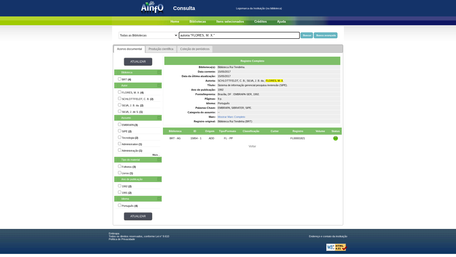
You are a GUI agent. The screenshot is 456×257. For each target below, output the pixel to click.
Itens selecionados (230, 21)
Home (175, 21)
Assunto (126, 117)
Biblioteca (126, 72)
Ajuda (281, 21)
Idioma (125, 198)
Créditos (260, 21)
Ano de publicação (131, 179)
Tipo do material (130, 159)
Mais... (156, 154)
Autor (124, 85)
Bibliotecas (198, 21)
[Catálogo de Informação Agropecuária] (152, 15)
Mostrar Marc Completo (231, 116)
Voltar (252, 146)
